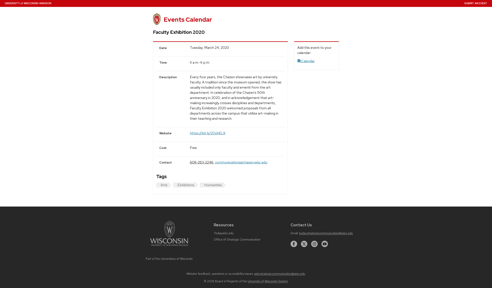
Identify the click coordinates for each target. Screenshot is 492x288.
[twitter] (304, 244)
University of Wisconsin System (268, 281)
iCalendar (307, 61)
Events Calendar (188, 19)
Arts (164, 185)
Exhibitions (186, 185)
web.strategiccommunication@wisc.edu (279, 274)
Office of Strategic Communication (237, 240)
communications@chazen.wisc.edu (241, 162)
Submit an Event (475, 3)
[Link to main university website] (169, 247)
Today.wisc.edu (224, 233)
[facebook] (294, 244)
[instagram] (314, 244)
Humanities (213, 185)
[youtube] (325, 244)
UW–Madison (28, 3)
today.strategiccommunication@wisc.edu (326, 233)
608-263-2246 (201, 162)
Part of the (169, 259)
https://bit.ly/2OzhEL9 (207, 133)
